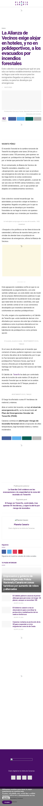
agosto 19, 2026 (18, 617)
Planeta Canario (21, 524)
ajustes (6, 798)
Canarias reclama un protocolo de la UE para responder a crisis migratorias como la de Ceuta (26, 624)
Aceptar (7, 802)
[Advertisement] (21, 17)
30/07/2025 (8, 87)
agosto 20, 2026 (18, 603)
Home (4, 28)
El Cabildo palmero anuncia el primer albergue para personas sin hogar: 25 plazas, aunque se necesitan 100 (27, 598)
